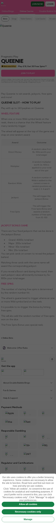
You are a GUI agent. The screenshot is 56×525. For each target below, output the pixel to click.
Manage (28, 519)
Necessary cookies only (28, 512)
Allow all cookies (28, 504)
